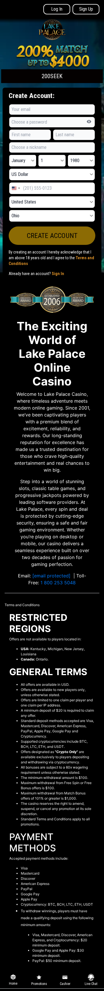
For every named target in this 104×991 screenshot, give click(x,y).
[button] (52, 63)
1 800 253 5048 (58, 582)
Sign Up (86, 9)
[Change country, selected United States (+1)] (16, 188)
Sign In (58, 273)
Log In (56, 9)
